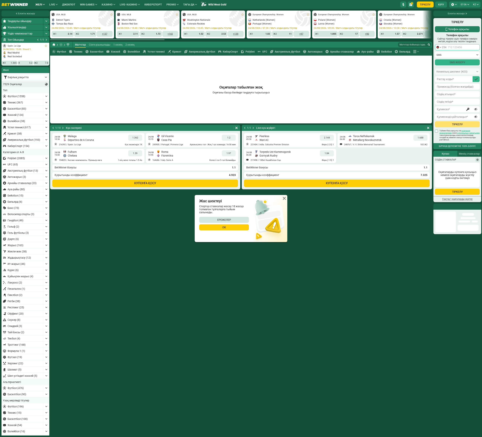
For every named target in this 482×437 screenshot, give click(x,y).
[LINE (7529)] (54, 45)
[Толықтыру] (403, 5)
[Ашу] (46, 21)
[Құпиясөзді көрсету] (476, 109)
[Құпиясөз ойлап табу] (468, 109)
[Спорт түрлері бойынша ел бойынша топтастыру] (46, 84)
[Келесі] (46, 39)
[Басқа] (416, 51)
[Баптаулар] (477, 159)
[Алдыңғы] (37, 39)
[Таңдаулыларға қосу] (46, 46)
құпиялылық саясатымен (468, 133)
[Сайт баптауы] (454, 5)
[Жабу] (478, 207)
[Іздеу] (429, 44)
